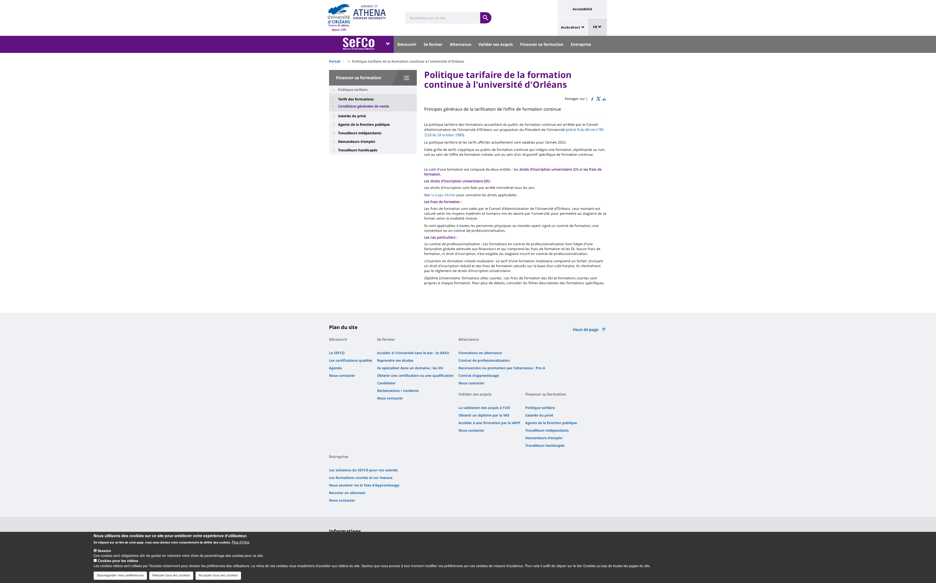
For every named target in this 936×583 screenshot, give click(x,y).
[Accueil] (339, 13)
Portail (334, 61)
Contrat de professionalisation (484, 360)
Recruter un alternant (347, 492)
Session (104, 550)
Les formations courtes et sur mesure (360, 477)
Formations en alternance (480, 352)
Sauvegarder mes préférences (120, 575)
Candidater (386, 383)
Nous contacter (342, 375)
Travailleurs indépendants (359, 133)
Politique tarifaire (353, 89)
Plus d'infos (240, 542)
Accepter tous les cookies (218, 575)
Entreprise (581, 44)
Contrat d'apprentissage (478, 375)
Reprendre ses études (395, 360)
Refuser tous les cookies (171, 575)
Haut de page (585, 329)
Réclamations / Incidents (398, 390)
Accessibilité (582, 9)
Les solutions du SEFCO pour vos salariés (363, 470)
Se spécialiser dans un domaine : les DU (410, 368)
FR (595, 27)
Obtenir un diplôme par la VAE (483, 415)
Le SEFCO (337, 352)
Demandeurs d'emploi (356, 141)
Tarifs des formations (356, 99)
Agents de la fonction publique (364, 124)
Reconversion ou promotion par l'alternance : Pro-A (501, 368)
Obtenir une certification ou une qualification (415, 375)
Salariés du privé (352, 116)
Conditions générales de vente (363, 106)
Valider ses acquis (495, 44)
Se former (433, 44)
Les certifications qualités (350, 360)
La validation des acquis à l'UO (484, 407)
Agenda (335, 368)
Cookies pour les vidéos (118, 560)
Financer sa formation (542, 44)
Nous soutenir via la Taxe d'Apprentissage (364, 485)
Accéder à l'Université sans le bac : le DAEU (413, 352)
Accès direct (570, 27)
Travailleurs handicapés (357, 150)
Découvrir (406, 44)
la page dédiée (443, 195)
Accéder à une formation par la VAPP (489, 422)
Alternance (460, 44)
